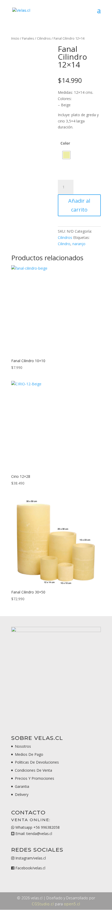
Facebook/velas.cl (30, 867)
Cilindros (44, 38)
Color (65, 143)
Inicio (15, 38)
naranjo (78, 243)
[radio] (66, 155)
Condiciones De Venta (33, 770)
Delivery (21, 794)
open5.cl (72, 903)
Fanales (28, 38)
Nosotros (23, 746)
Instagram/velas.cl (30, 858)
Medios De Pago (29, 754)
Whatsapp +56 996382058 (37, 827)
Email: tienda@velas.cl (33, 833)
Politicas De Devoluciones (37, 762)
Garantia (22, 786)
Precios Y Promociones (34, 778)
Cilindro (64, 243)
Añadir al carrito (79, 205)
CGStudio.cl (43, 903)
